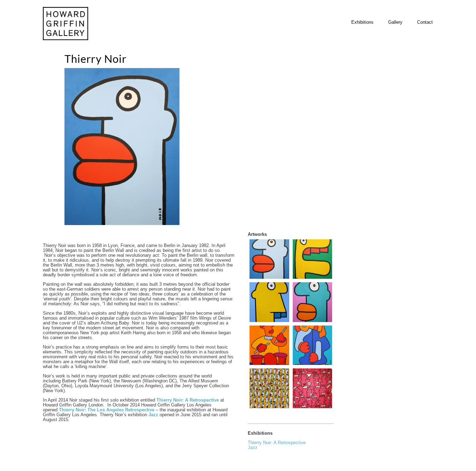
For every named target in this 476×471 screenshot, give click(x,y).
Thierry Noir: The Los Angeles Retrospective (106, 409)
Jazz (154, 414)
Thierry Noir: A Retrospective (277, 442)
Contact (425, 22)
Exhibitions (362, 22)
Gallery (395, 22)
